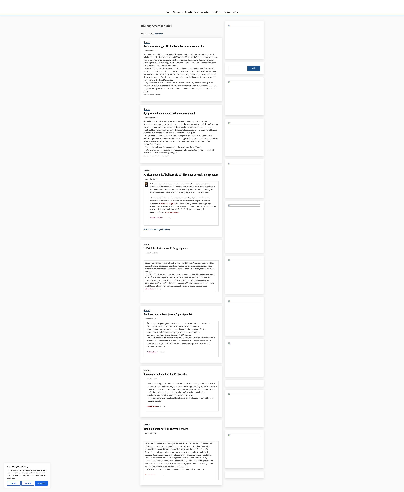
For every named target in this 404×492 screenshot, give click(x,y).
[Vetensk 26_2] (244, 26)
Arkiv (235, 12)
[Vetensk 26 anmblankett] (244, 82)
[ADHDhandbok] (244, 394)
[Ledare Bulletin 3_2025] (244, 164)
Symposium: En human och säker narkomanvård (169, 113)
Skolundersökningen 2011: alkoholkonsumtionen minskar (174, 46)
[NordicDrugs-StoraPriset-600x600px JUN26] (244, 302)
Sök (253, 68)
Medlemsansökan (202, 12)
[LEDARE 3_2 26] (244, 261)
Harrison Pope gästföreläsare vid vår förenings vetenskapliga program (181, 174)
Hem (168, 12)
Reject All (27, 483)
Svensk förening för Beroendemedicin (202, 4)
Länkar (228, 12)
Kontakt (188, 12)
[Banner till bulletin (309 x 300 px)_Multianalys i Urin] (244, 344)
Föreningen (178, 12)
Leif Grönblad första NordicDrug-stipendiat (166, 248)
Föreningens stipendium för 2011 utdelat (165, 374)
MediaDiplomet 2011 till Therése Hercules (166, 429)
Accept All (41, 483)
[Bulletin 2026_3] (244, 206)
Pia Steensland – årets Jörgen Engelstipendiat (168, 314)
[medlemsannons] (244, 435)
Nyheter (147, 42)
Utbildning (217, 12)
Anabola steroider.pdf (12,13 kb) (157, 229)
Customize (14, 483)
